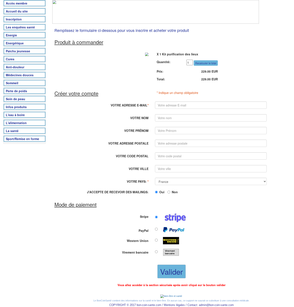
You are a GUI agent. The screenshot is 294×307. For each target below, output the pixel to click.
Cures (10, 59)
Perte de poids (16, 91)
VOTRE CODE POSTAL (132, 156)
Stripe (144, 216)
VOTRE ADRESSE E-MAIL (130, 105)
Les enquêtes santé (20, 27)
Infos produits (16, 107)
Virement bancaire (135, 252)
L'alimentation (16, 123)
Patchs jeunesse (18, 51)
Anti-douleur (15, 67)
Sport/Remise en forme (22, 139)
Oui (161, 192)
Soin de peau (15, 99)
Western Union (138, 240)
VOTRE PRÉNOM (136, 130)
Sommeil (12, 83)
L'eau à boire (15, 115)
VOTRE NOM (139, 118)
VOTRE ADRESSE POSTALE (128, 143)
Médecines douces (20, 75)
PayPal (144, 230)
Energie (11, 35)
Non (175, 192)
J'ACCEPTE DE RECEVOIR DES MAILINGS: (118, 192)
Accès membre (16, 3)
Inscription (14, 19)
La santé (12, 131)
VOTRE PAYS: (138, 181)
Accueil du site (17, 11)
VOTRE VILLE (139, 169)
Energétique (15, 43)
